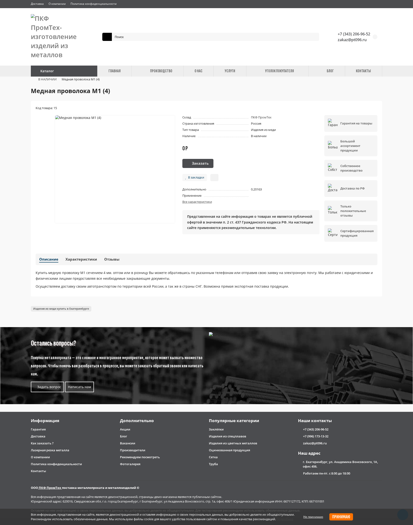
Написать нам (79, 387)
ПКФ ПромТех (261, 117)
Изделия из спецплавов (227, 436)
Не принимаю (313, 517)
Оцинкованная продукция (229, 450)
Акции (125, 429)
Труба (213, 464)
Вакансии (127, 443)
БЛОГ (330, 71)
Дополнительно (137, 420)
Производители (132, 450)
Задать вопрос (48, 387)
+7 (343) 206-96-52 (354, 34)
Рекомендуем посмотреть (140, 457)
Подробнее (285, 519)
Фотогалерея (130, 464)
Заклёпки (216, 429)
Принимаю (341, 517)
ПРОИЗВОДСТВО (161, 71)
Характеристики (81, 259)
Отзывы (112, 259)
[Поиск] (314, 37)
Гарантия (38, 429)
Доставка (37, 4)
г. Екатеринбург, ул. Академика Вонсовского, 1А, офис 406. (340, 464)
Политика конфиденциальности (94, 4)
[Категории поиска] (107, 37)
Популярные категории (234, 420)
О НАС (198, 71)
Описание (48, 259)
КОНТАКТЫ (363, 71)
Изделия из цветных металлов (233, 443)
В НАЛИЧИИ (47, 79)
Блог (123, 436)
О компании (57, 4)
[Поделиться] (214, 177)
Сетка (213, 457)
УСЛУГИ (230, 71)
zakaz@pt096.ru (352, 39)
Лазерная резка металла (50, 450)
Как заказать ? (42, 443)
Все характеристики (197, 202)
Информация (45, 420)
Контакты (38, 471)
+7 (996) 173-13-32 (315, 436)
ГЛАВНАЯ (114, 71)
